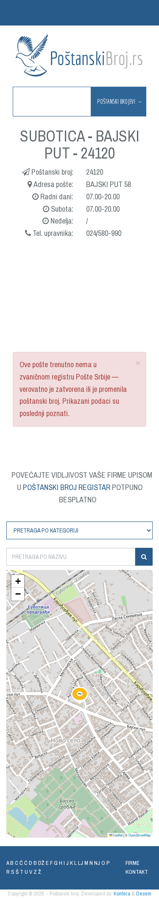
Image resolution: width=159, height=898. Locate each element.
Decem (143, 893)
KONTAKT (137, 871)
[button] (79, 695)
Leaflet (117, 835)
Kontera (122, 893)
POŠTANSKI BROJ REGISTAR (66, 487)
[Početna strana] (79, 55)
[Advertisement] (79, 304)
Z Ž (37, 871)
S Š (15, 871)
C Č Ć (21, 863)
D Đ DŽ (37, 863)
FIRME (132, 863)
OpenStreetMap (139, 835)
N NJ (94, 863)
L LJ (78, 863)
